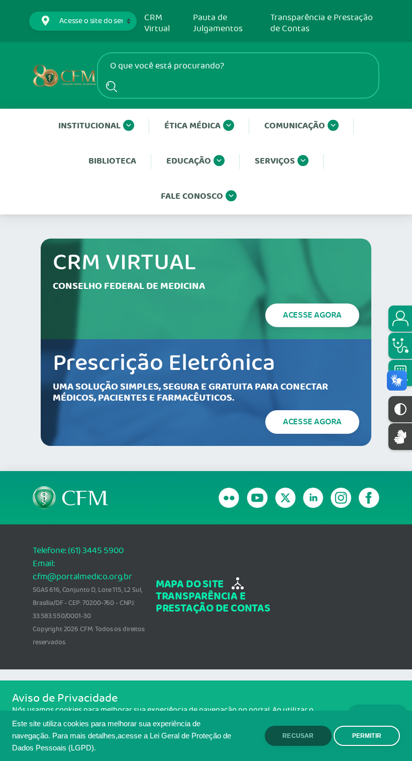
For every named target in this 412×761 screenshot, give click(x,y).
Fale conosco (192, 196)
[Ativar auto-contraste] (400, 409)
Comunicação (294, 126)
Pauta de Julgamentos (218, 23)
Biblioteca (112, 161)
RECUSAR (298, 735)
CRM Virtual (157, 23)
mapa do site (190, 584)
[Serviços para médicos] (400, 346)
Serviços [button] (275, 161)
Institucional (89, 126)
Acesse (312, 315)
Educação (188, 161)
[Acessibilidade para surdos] (400, 436)
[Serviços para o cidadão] (400, 319)
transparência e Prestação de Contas (213, 603)
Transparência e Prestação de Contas (321, 23)
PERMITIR (366, 735)
